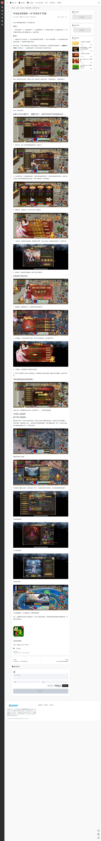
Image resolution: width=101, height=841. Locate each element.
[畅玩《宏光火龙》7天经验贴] (75, 60)
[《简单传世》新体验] (75, 55)
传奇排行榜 (52, 2)
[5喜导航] (13, 706)
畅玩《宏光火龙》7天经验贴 (86, 60)
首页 (14, 7)
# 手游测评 (18, 648)
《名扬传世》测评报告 (85, 41)
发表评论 (65, 685)
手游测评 (22, 7)
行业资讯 (17, 7)
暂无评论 (17, 666)
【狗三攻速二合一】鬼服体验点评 (86, 66)
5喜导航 (34, 17)
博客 (46, 2)
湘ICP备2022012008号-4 (23, 718)
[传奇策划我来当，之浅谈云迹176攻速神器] (75, 49)
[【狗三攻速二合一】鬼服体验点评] (75, 67)
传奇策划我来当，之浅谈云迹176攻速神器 (86, 48)
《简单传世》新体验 (84, 53)
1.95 (14, 645)
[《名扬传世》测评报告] (75, 43)
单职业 (19, 645)
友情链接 (59, 2)
